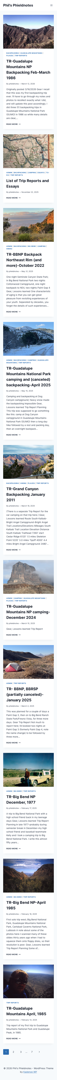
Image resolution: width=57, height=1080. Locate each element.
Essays (41, 173)
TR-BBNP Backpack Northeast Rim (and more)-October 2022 (25, 260)
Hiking (9, 249)
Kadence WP (30, 1072)
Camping (32, 173)
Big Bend (32, 246)
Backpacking (12, 53)
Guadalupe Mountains (31, 53)
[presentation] (28, 32)
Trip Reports (21, 56)
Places (9, 56)
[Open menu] (51, 5)
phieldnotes (14, 84)
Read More (13, 124)
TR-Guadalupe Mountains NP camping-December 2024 (28, 612)
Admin (9, 173)
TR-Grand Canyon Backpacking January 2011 (25, 494)
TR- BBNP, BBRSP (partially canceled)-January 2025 (24, 694)
